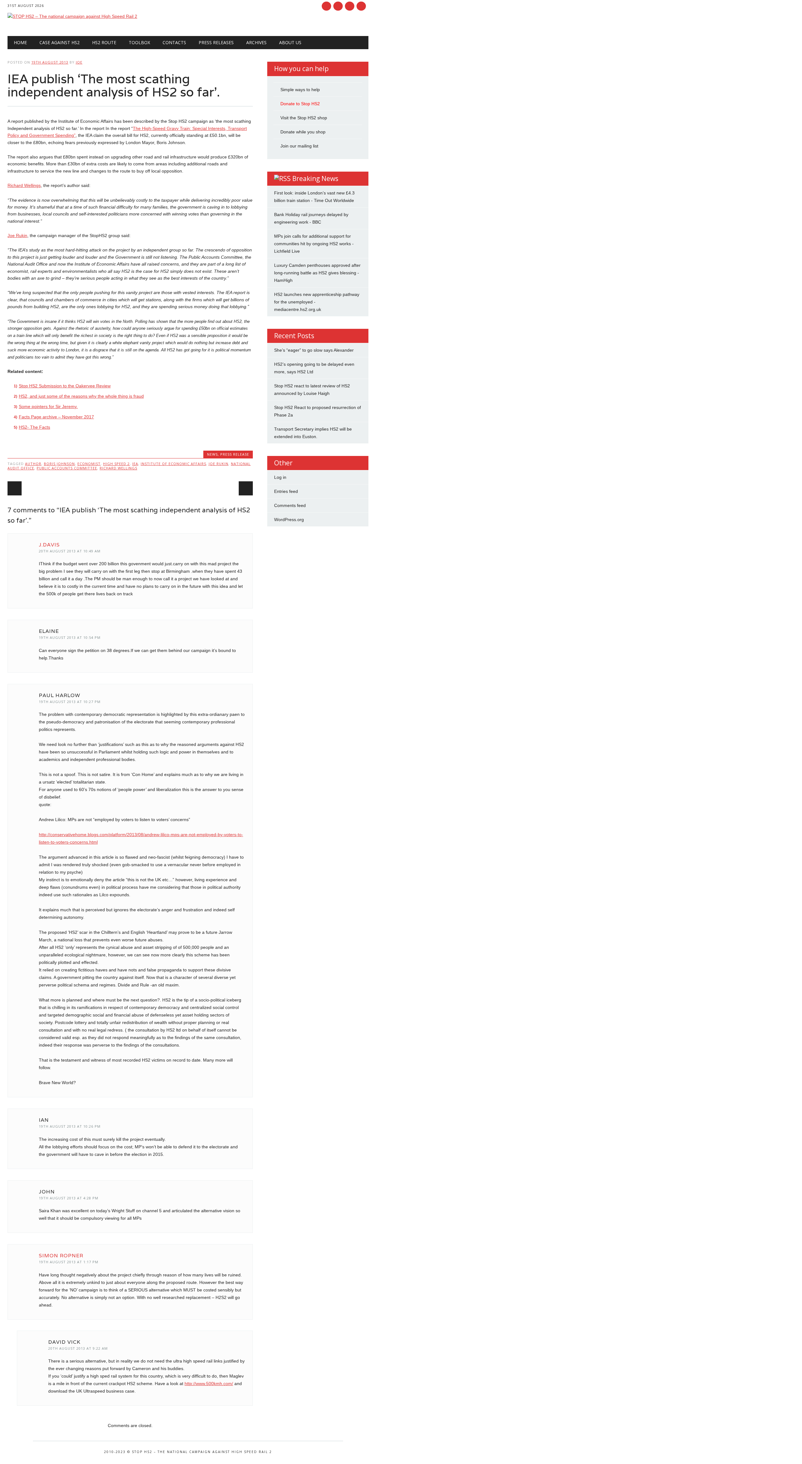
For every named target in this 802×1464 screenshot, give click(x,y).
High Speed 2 (116, 463)
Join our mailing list (299, 145)
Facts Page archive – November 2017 (56, 416)
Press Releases (216, 42)
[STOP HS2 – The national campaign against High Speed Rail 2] (72, 16)
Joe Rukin (17, 235)
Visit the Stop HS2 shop (303, 117)
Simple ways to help (300, 89)
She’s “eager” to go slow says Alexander (314, 350)
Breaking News (315, 178)
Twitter (338, 6)
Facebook (326, 6)
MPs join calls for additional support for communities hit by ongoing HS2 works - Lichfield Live (314, 244)
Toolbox (139, 42)
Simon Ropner (61, 1255)
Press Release (234, 454)
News (212, 454)
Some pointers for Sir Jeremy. (48, 406)
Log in (280, 477)
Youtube (349, 6)
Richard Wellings (24, 185)
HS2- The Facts (34, 427)
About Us (290, 42)
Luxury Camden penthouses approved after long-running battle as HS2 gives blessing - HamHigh (317, 273)
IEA (135, 463)
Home (20, 42)
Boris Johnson (59, 463)
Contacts (174, 42)
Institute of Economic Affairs (173, 463)
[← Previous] (15, 488)
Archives (256, 42)
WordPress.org (289, 519)
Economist (89, 463)
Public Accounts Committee (67, 468)
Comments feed (290, 505)
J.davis (49, 544)
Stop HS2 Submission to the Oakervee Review (65, 385)
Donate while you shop (302, 131)
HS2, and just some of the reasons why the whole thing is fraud (81, 396)
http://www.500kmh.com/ (209, 1383)
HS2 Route (104, 42)
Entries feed (286, 491)
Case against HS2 (59, 42)
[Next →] (246, 488)
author (33, 463)
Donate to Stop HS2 (300, 103)
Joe (79, 62)
